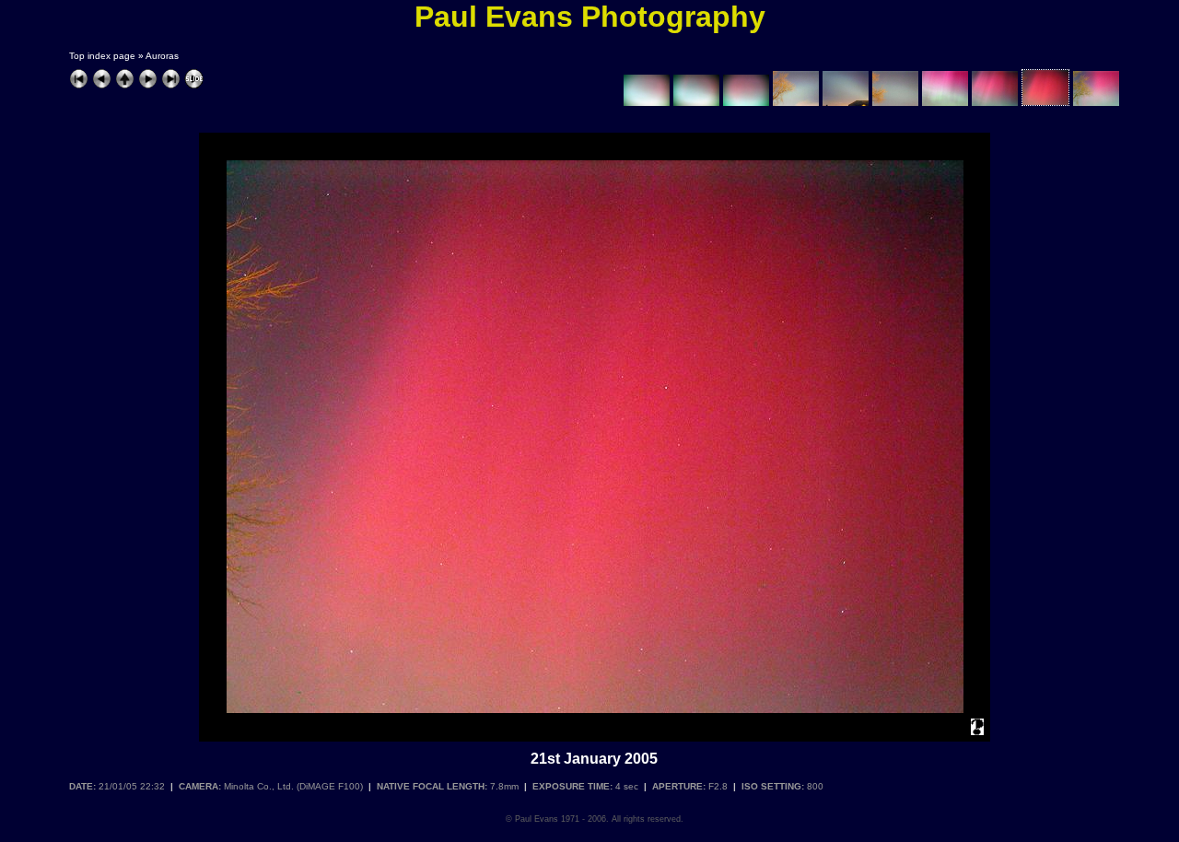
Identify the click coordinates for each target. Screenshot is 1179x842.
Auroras (162, 56)
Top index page (102, 56)
